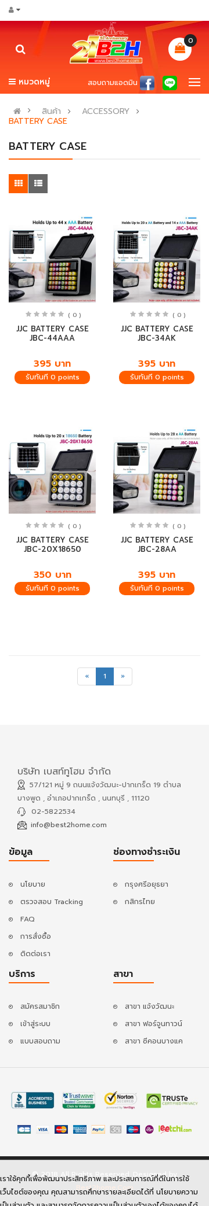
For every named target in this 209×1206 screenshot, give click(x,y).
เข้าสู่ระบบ (35, 1024)
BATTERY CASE (38, 121)
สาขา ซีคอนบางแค (154, 1041)
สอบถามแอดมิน (113, 83)
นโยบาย (32, 884)
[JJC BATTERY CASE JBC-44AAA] (52, 259)
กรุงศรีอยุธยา (146, 884)
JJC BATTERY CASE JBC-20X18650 (52, 544)
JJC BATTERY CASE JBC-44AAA (52, 333)
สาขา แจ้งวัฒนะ (149, 1006)
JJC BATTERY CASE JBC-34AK (157, 333)
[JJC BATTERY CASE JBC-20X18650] (52, 470)
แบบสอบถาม (40, 1041)
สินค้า (51, 111)
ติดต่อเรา (35, 954)
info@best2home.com (69, 825)
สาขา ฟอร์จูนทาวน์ (153, 1024)
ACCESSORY (105, 111)
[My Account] (18, 10)
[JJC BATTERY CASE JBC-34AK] (156, 259)
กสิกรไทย (140, 902)
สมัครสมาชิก (40, 1006)
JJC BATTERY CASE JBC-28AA (157, 544)
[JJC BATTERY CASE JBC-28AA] (156, 470)
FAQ (27, 919)
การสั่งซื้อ (35, 936)
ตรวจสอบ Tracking (51, 902)
